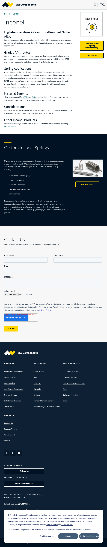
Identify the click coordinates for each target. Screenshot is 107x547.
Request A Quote (10, 429)
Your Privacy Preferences (13, 389)
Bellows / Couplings (70, 395)
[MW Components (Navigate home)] (21, 352)
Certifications (39, 371)
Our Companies (10, 377)
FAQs (35, 377)
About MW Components (13, 371)
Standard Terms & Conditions (45, 401)
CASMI (22, 497)
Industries (37, 383)
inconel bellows (10, 126)
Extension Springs (70, 377)
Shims (65, 401)
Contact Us (92, 55)
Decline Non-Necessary (89, 536)
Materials (37, 389)
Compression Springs (71, 371)
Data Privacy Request (12, 401)
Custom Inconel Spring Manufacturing (92, 45)
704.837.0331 (23, 504)
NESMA (7, 497)
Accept (68, 536)
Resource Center (11, 13)
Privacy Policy (9, 383)
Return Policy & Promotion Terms (47, 407)
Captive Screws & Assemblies (74, 383)
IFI (40, 494)
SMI (13, 497)
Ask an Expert (87, 184)
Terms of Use (9, 407)
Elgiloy (34, 97)
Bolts (65, 389)
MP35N (25, 97)
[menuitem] (19, 4)
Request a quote (10, 201)
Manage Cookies (10, 395)
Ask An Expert (9, 435)
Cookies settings (47, 536)
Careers (7, 441)
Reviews (37, 395)
